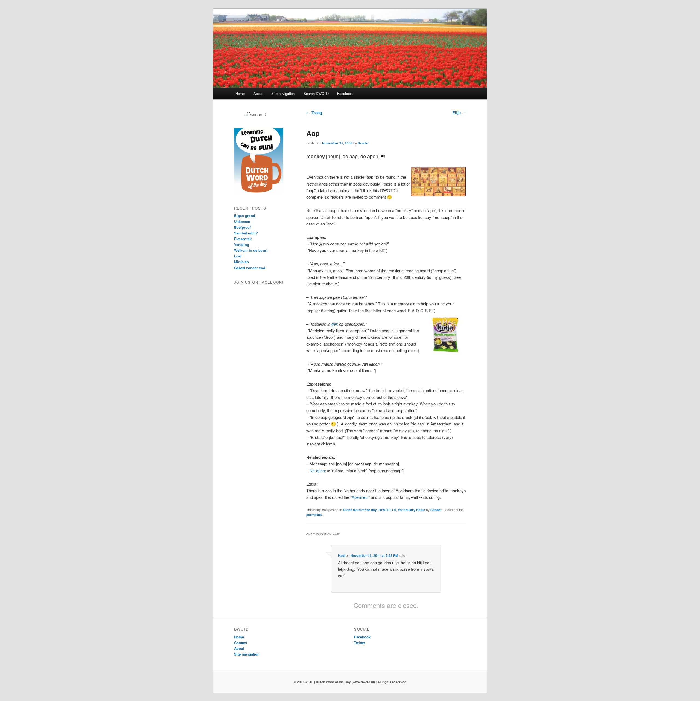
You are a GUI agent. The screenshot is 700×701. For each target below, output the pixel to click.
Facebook (345, 93)
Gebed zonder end (249, 267)
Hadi (341, 555)
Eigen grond (244, 215)
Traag (314, 112)
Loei (237, 256)
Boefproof (242, 227)
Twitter (359, 642)
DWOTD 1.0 (387, 509)
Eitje (459, 112)
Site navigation (283, 93)
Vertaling (241, 244)
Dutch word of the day (360, 509)
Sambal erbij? (246, 233)
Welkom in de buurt (250, 250)
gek (334, 324)
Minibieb (241, 261)
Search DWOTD (316, 93)
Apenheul (360, 497)
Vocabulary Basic (411, 509)
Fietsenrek (243, 238)
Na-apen (317, 470)
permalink (314, 514)
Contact (240, 642)
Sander (363, 143)
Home (240, 93)
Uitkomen (242, 221)
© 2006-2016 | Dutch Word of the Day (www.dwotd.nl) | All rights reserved (350, 681)
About (258, 93)
